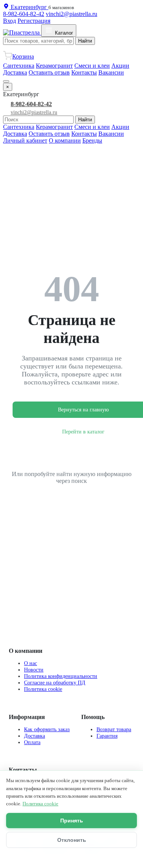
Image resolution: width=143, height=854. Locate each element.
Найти (85, 41)
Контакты (84, 72)
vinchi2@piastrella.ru (71, 14)
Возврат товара (113, 729)
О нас (30, 663)
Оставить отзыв (49, 72)
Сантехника (18, 65)
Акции (120, 65)
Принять (71, 820)
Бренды (92, 140)
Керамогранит (54, 65)
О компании (65, 140)
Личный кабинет (25, 140)
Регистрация (34, 20)
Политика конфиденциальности (60, 676)
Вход (9, 20)
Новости (33, 670)
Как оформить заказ (47, 729)
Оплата (32, 742)
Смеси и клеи (92, 65)
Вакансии (111, 72)
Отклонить (71, 840)
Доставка (15, 72)
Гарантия (106, 736)
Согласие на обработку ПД (54, 682)
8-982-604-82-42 (23, 14)
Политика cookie (43, 689)
